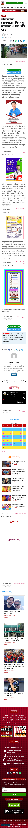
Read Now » (6, 617)
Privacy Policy (11, 824)
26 (11, 444)
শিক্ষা (18, 7)
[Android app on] (7, 811)
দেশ (2, 7)
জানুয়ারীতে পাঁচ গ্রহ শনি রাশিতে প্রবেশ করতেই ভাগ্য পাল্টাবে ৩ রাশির (18, 471)
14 (17, 437)
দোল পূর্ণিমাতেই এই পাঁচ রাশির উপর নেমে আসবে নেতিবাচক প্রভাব (18, 488)
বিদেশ (5, 7)
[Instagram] (17, 773)
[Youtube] (14, 773)
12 (10, 437)
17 (4, 440)
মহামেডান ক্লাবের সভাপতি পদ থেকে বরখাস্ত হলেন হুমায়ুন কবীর (14, 639)
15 (21, 437)
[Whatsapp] (20, 773)
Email (3, 787)
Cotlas (25, 822)
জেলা (12, 7)
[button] (11, 41)
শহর (14, 7)
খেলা (24, 7)
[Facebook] (8, 773)
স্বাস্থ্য (21, 7)
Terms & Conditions (21, 824)
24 (4, 444)
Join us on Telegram (15, 72)
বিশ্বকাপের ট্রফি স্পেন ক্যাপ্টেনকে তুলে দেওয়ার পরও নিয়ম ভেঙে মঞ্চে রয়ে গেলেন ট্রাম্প (14, 667)
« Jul (3, 451)
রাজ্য (8, 7)
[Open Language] (8, 825)
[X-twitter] (11, 773)
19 (11, 440)
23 (24, 440)
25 (7, 444)
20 (14, 440)
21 (17, 440)
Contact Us (17, 826)
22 (21, 440)
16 (24, 437)
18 (7, 440)
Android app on (16, 810)
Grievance (10, 826)
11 (7, 437)
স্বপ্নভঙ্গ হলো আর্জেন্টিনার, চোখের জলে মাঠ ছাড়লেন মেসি (13, 694)
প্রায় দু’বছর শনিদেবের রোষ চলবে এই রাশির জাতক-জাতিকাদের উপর (19, 497)
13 (14, 437)
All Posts (14, 374)
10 (4, 437)
